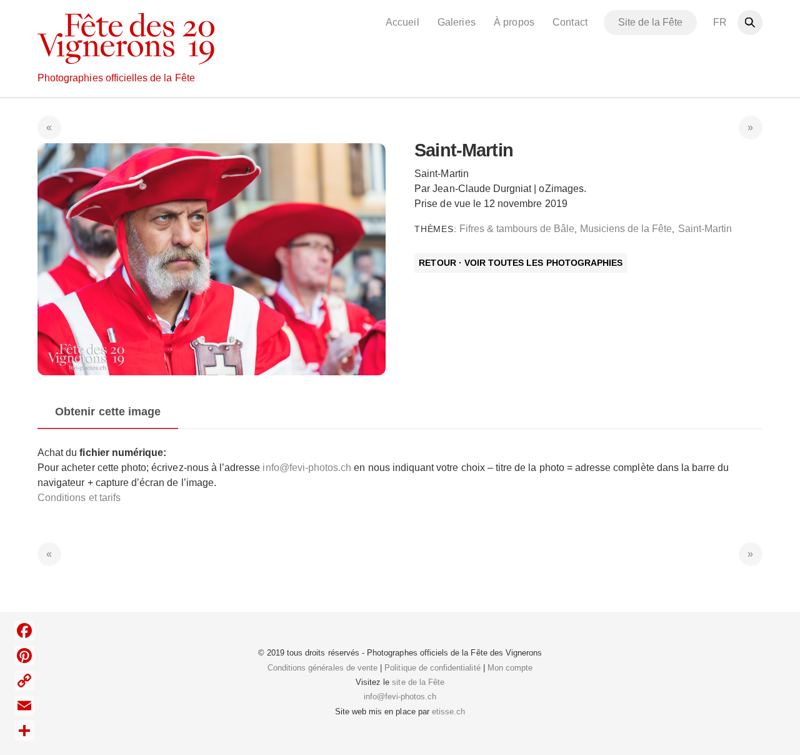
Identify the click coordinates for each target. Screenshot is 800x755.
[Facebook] (24, 630)
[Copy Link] (24, 680)
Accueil (402, 22)
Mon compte (510, 667)
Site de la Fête (650, 22)
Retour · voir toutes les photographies (520, 263)
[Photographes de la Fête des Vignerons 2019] (126, 57)
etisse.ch (448, 711)
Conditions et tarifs (79, 497)
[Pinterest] (24, 655)
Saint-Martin (705, 228)
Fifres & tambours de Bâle (516, 228)
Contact (569, 22)
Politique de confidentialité (432, 667)
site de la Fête (418, 682)
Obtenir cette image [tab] (108, 411)
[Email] (24, 705)
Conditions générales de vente (323, 667)
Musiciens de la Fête (626, 228)
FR (720, 22)
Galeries (456, 22)
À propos (514, 22)
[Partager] (24, 730)
